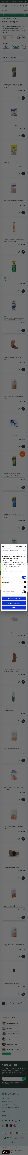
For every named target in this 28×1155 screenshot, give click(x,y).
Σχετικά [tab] (23, 550)
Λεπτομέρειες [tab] (14, 550)
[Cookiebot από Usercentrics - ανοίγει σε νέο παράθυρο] (16, 546)
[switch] (24, 582)
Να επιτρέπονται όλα (14, 598)
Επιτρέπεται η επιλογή (14, 603)
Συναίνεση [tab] (5, 550)
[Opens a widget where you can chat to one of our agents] (6, 1152)
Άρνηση (14, 607)
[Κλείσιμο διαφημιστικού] (25, 546)
